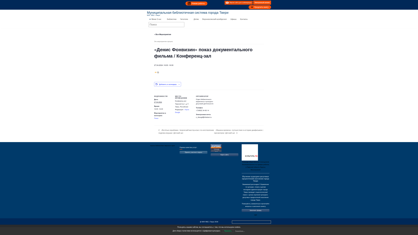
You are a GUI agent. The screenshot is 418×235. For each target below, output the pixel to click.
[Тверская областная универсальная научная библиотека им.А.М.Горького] (165, 156)
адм (255, 215)
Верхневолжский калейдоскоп (214, 19)
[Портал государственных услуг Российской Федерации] (158, 156)
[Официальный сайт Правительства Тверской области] (178, 156)
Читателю (184, 19)
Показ (156, 118)
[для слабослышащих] (222, 2)
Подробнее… (240, 231)
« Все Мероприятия (162, 34)
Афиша (233, 19)
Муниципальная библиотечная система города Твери (187, 12)
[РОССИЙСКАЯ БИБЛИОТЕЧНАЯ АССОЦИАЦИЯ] (171, 156)
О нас (159, 19)
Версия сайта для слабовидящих (240, 2)
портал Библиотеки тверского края (162, 145)
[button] (154, 19)
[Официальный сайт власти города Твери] (191, 156)
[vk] (218, 2)
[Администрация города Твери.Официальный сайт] (152, 156)
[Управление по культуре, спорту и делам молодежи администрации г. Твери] (184, 156)
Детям (196, 19)
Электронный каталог (262, 2)
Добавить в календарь (168, 84)
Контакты (244, 19)
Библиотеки (171, 19)
